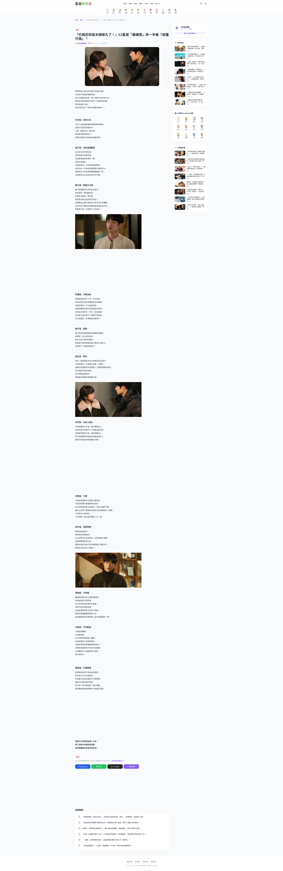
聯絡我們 (153, 862)
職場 (140, 3)
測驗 (151, 3)
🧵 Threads (115, 766)
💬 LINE (99, 766)
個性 (135, 3)
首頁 (76, 20)
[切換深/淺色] (206, 4)
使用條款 (137, 862)
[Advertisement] (122, 273)
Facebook (83, 766)
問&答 (157, 3)
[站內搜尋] (201, 4)
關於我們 (129, 862)
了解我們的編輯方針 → (118, 761)
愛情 (125, 3)
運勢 (130, 3)
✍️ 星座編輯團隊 (81, 43)
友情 (146, 3)
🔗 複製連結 (131, 766)
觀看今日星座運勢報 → (190, 33)
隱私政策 (145, 862)
